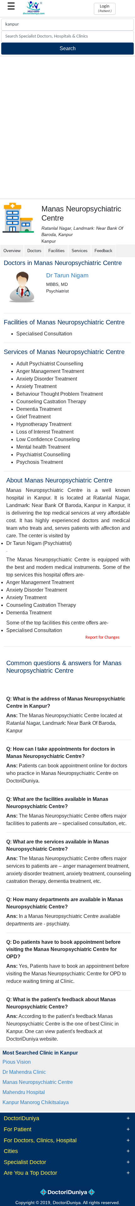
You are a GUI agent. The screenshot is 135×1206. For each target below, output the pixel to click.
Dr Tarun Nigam (67, 275)
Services (80, 250)
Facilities (56, 250)
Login (104, 8)
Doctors (34, 250)
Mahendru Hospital (24, 1092)
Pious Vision (17, 1062)
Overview (11, 250)
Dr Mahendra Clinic (24, 1072)
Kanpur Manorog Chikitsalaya (36, 1102)
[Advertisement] (67, 127)
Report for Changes (102, 638)
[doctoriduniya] (34, 14)
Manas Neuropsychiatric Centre (38, 1082)
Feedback (103, 250)
